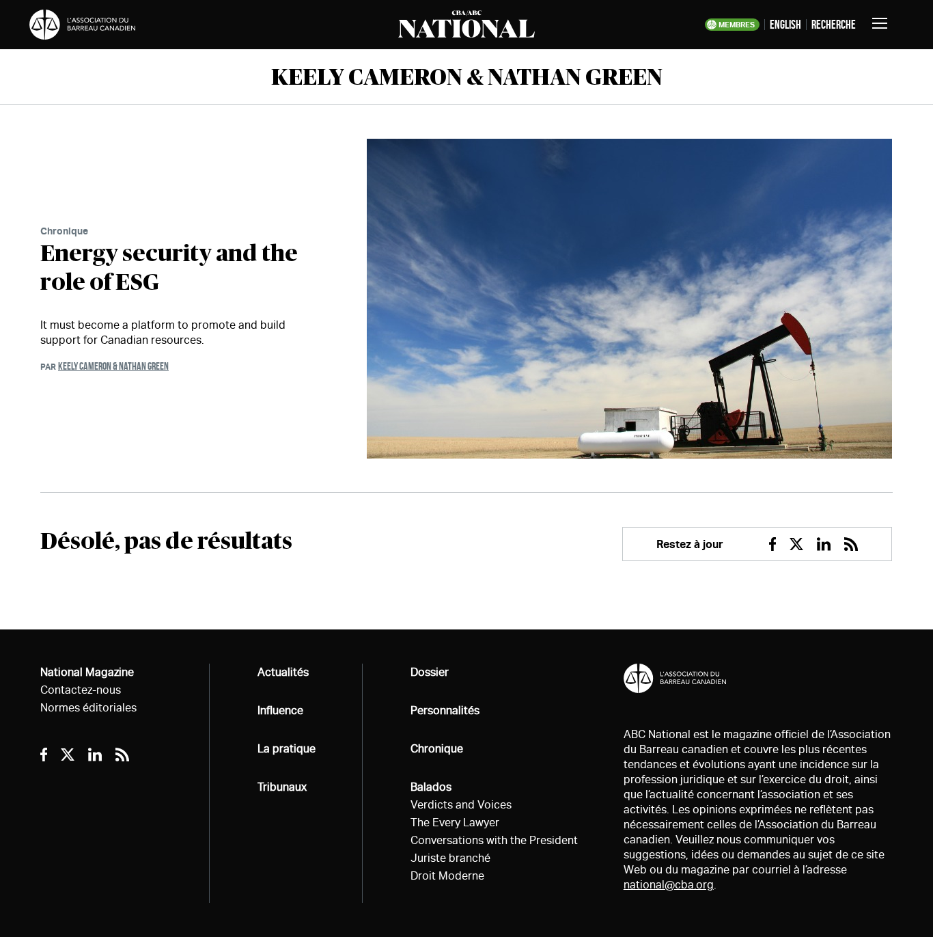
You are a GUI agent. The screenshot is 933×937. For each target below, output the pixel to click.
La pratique (286, 748)
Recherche (833, 24)
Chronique (64, 230)
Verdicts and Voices (461, 804)
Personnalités (444, 710)
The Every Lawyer (454, 822)
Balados (430, 786)
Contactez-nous (80, 689)
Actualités (283, 672)
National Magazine (87, 672)
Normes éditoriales (88, 707)
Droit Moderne (447, 875)
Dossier (429, 672)
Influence (280, 710)
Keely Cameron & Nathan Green (113, 366)
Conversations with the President (494, 840)
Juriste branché (450, 858)
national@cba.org (669, 884)
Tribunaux (282, 786)
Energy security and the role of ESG (169, 269)
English (785, 24)
